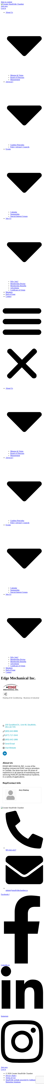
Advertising (14, 288)
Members (9, 292)
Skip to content (6, 2)
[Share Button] (5, 694)
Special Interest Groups (19, 216)
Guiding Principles (17, 145)
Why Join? (14, 282)
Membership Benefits (18, 286)
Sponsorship (14, 214)
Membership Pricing (17, 284)
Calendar (13, 212)
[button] (22, 342)
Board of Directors (17, 77)
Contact (8, 296)
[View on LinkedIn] (5, 755)
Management (15, 80)
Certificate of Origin (17, 290)
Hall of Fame (10, 294)
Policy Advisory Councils (19, 147)
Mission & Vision (16, 75)
